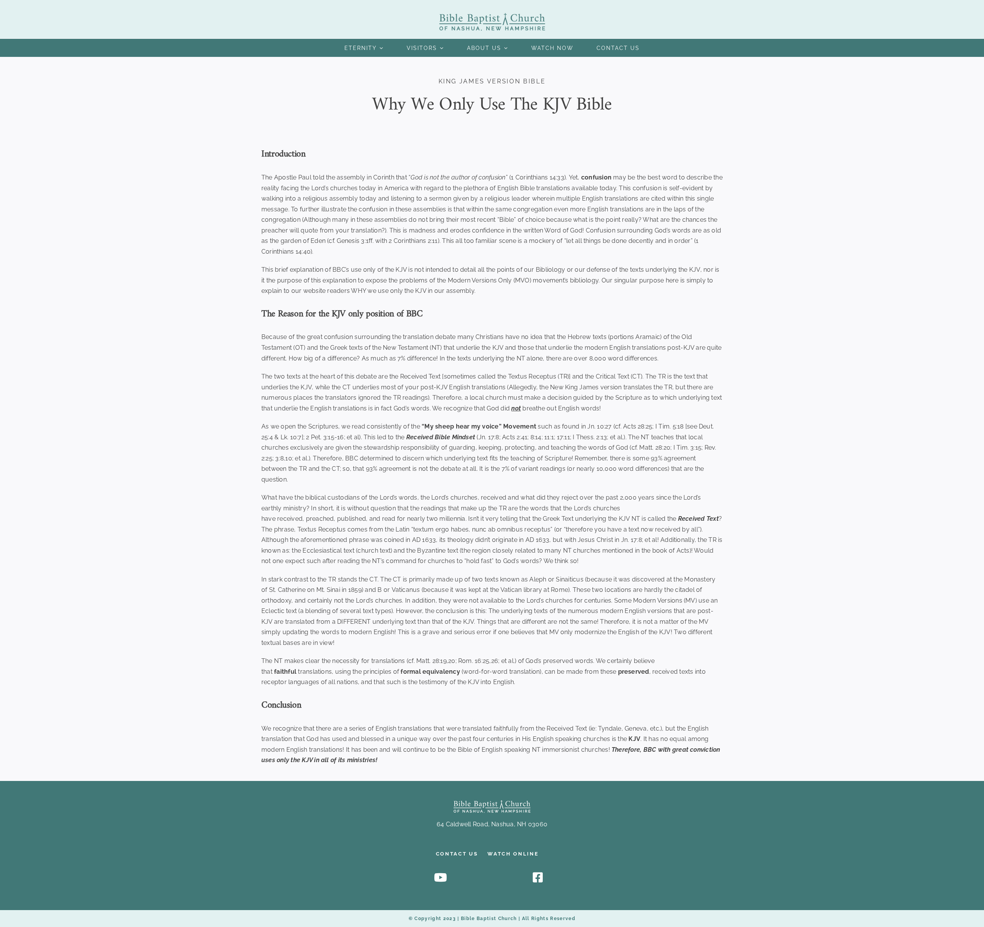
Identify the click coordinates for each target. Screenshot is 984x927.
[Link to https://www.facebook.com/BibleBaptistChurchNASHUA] (538, 877)
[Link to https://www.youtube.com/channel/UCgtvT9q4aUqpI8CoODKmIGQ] (440, 877)
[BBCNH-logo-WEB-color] (492, 16)
